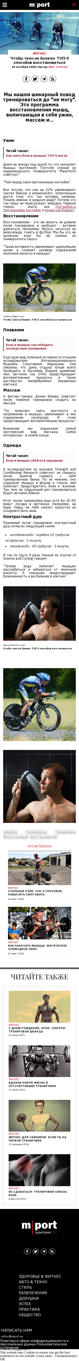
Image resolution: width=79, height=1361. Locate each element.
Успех (25, 1303)
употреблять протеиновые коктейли (39, 208)
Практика (29, 1309)
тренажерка (36, 832)
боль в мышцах (16, 837)
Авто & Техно (33, 1281)
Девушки (29, 1298)
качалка (10, 832)
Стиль (25, 1287)
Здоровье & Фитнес (40, 1276)
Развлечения (33, 1292)
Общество (30, 1314)
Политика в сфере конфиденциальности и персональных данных (34, 1342)
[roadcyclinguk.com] (39, 744)
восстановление (44, 837)
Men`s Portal (58, 67)
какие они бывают (60, 210)
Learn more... (45, 1356)
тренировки (65, 832)
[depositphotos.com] (39, 826)
